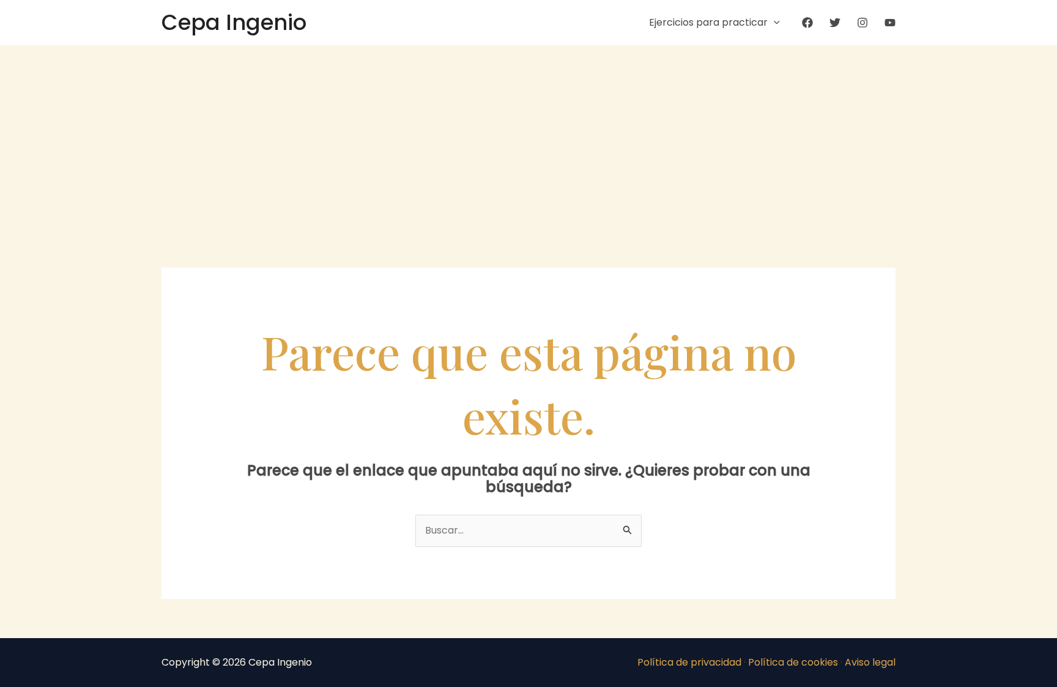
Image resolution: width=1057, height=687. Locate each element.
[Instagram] (862, 22)
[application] (774, 22)
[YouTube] (890, 22)
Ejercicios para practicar (708, 22)
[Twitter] (834, 22)
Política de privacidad (689, 662)
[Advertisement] (528, 136)
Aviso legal (870, 662)
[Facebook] (807, 22)
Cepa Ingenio (233, 22)
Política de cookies (793, 662)
